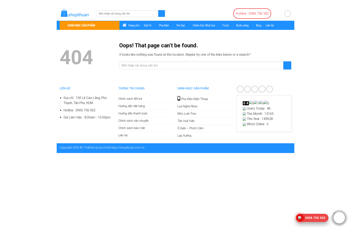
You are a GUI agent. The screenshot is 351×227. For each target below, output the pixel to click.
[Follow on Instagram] (247, 89)
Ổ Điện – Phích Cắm (191, 128)
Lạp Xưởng (184, 135)
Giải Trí (147, 25)
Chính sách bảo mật (131, 128)
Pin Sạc (181, 25)
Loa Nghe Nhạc (188, 106)
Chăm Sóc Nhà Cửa (204, 25)
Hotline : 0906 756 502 (252, 13)
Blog (258, 25)
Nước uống (242, 25)
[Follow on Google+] (262, 89)
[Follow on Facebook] (240, 89)
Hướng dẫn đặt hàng (131, 106)
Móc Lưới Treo (187, 113)
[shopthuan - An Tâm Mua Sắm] (75, 13)
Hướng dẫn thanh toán (132, 113)
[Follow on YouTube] (269, 89)
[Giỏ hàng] (276, 13)
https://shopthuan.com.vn (127, 147)
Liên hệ (270, 25)
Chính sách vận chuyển (133, 121)
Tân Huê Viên (186, 121)
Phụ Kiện (164, 25)
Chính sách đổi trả (130, 99)
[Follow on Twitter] (254, 89)
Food (226, 25)
